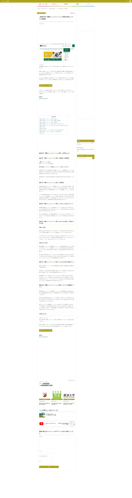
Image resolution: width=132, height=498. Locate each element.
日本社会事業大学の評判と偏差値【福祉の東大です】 (56, 404)
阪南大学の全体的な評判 (43, 98)
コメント (44, 381)
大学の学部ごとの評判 (41, 13)
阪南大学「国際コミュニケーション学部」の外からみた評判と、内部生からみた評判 (53, 125)
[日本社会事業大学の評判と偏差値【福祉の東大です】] (57, 395)
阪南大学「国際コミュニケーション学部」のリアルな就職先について (51, 131)
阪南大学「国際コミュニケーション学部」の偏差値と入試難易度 (50, 120)
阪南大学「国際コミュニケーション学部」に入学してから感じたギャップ (52, 123)
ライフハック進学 (5, 1)
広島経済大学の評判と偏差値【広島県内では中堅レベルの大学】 (68, 404)
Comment (40, 436)
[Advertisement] (57, 34)
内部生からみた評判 (43, 128)
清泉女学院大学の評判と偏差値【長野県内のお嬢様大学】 (44, 404)
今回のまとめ (42, 133)
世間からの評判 (42, 126)
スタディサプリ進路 (51, 326)
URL (40, 461)
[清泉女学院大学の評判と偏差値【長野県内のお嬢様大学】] (44, 395)
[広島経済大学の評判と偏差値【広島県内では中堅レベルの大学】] (69, 395)
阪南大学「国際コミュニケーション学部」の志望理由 (48, 122)
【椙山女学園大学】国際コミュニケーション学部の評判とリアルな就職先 (50, 415)
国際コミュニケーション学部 (45, 385)
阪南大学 (51, 385)
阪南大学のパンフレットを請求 (45, 85)
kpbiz (40, 23)
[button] (130, 1)
